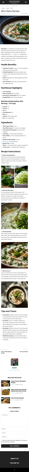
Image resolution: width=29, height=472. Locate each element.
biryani (12, 54)
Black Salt (5, 141)
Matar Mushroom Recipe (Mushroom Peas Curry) (18, 390)
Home (2, 5)
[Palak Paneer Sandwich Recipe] (5, 384)
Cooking (7, 5)
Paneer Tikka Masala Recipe (6, 352)
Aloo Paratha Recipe (17, 398)
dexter (4, 13)
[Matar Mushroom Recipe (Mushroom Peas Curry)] (5, 393)
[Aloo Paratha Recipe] (5, 401)
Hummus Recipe (24, 351)
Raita (11, 8)
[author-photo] (14, 365)
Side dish (7, 8)
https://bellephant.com (14, 370)
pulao (18, 54)
